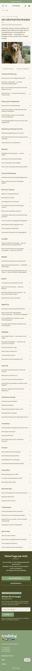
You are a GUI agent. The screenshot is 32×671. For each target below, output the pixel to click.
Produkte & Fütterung (8, 68)
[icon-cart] (28, 5)
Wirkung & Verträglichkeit (23, 68)
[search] (6, 5)
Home (3, 10)
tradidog (18, 668)
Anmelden (7, 614)
